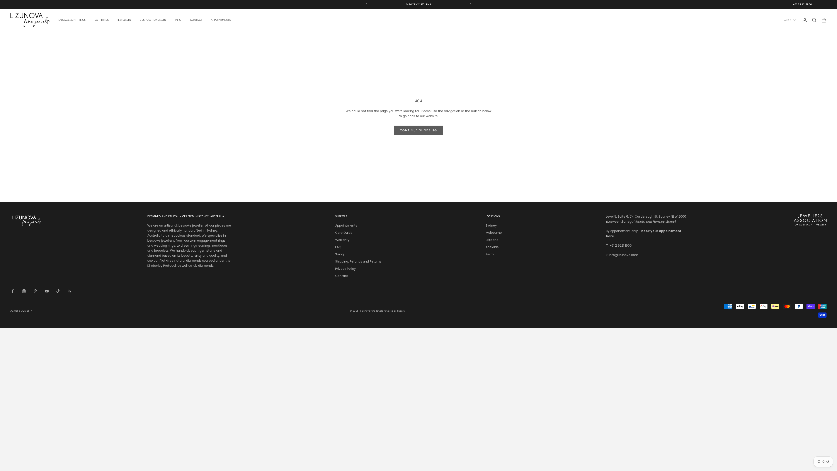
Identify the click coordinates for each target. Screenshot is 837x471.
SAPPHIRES (102, 20)
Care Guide (343, 232)
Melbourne (494, 232)
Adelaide (492, 247)
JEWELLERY (124, 20)
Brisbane (492, 240)
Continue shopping (418, 130)
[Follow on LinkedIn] (69, 291)
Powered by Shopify (394, 310)
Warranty (342, 240)
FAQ (338, 247)
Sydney (491, 225)
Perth (490, 254)
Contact (341, 276)
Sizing (339, 254)
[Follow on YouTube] (46, 291)
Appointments (346, 225)
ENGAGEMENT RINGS (72, 20)
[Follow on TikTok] (58, 291)
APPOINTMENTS (221, 20)
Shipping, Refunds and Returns (358, 261)
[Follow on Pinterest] (35, 291)
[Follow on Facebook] (12, 291)
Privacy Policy (345, 268)
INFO (178, 20)
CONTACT (196, 20)
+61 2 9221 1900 (802, 4)
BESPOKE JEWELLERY (153, 20)
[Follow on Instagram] (24, 291)
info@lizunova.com (623, 255)
